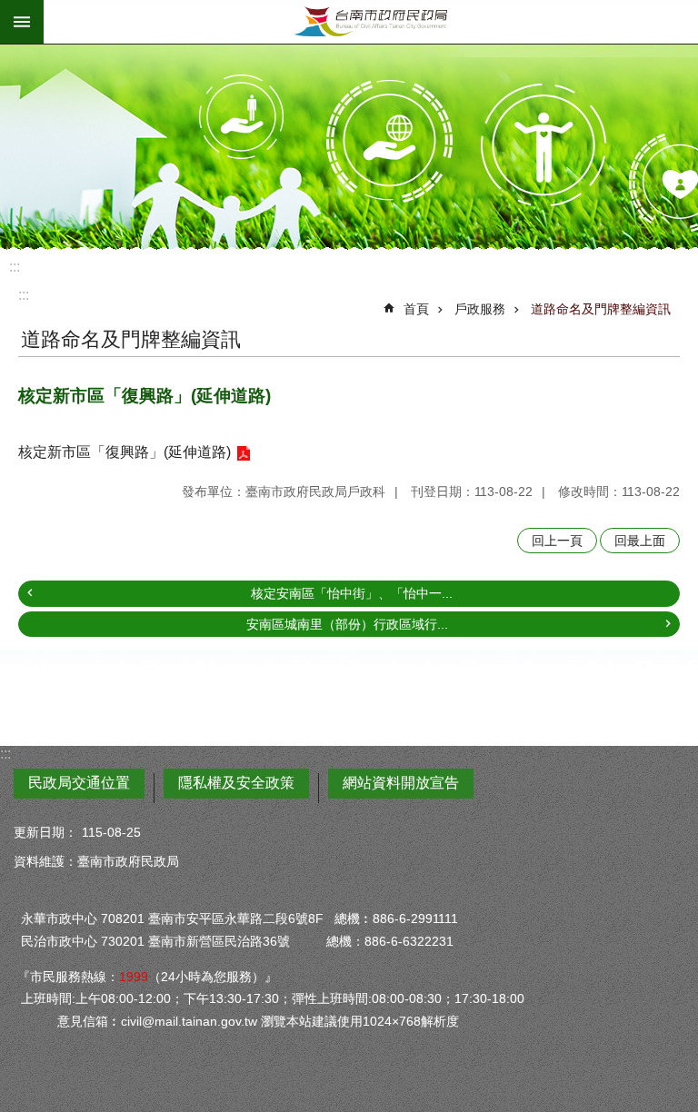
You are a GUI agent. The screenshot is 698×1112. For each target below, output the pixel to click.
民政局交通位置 (79, 782)
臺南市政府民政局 (371, 22)
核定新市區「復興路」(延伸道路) (124, 452)
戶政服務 (479, 309)
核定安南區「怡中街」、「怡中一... (352, 593)
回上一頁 (557, 540)
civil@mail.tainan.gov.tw (189, 1021)
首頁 (416, 309)
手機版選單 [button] (22, 22)
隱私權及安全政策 (236, 782)
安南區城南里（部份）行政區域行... (347, 624)
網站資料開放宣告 (401, 782)
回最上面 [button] (639, 540)
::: (14, 266)
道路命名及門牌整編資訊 (601, 309)
